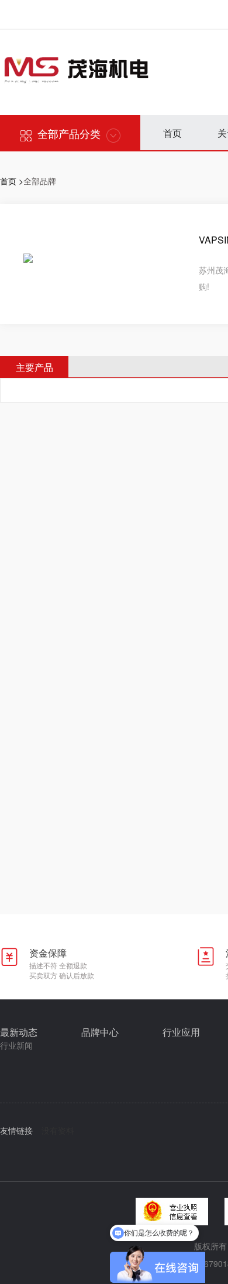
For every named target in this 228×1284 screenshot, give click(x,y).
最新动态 (18, 1032)
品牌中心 (100, 1032)
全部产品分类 (69, 133)
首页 (172, 133)
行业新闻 (16, 1045)
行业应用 (181, 1032)
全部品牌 (39, 181)
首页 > (11, 181)
